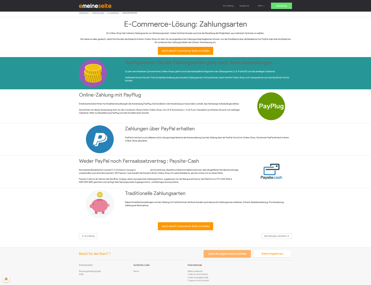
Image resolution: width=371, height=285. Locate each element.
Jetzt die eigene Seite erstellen (227, 253)
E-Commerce (113, 13)
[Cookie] (6, 279)
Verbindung (281, 5)
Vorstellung (228, 5)
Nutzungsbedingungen (90, 271)
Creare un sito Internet (198, 280)
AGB (81, 274)
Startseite (84, 13)
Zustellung (89, 236)
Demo (136, 271)
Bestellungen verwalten (275, 236)
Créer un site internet (198, 274)
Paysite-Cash (142, 170)
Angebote (244, 5)
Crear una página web (198, 277)
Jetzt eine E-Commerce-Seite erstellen (185, 50)
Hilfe (260, 5)
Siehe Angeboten (272, 253)
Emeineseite (86, 265)
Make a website (195, 271)
